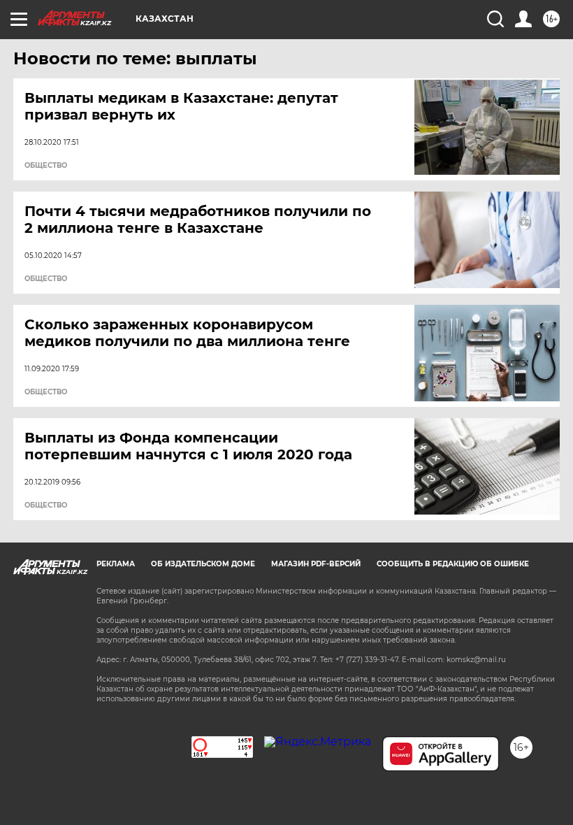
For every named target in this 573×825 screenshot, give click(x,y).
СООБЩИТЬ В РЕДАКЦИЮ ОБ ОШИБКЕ (453, 563)
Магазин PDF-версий (316, 563)
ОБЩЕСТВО (45, 165)
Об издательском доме (203, 563)
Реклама (115, 563)
